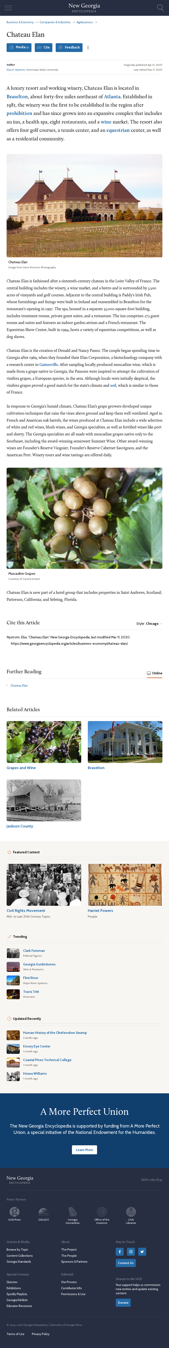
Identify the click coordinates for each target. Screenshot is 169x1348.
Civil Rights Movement (26, 910)
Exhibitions (14, 1288)
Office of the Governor (101, 1221)
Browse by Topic (17, 1249)
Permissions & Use (73, 1294)
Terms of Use (15, 1334)
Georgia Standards (19, 1261)
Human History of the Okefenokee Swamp (55, 1033)
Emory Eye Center (36, 1046)
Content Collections (20, 1255)
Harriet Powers (100, 910)
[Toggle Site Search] (160, 8)
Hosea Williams (35, 1073)
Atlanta (112, 97)
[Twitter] (142, 1252)
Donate (123, 1302)
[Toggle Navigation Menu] (8, 8)
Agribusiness (85, 22)
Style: (147, 624)
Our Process (69, 1282)
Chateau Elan (19, 685)
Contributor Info (71, 1288)
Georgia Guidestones (39, 964)
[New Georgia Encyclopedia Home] (84, 8)
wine (106, 122)
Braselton (17, 97)
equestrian (118, 130)
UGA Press (14, 1219)
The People (69, 1255)
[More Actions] (88, 47)
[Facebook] (120, 1252)
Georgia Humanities (72, 1221)
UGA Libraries (131, 1221)
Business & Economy (20, 22)
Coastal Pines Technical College (47, 1060)
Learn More (84, 1150)
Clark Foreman (34, 951)
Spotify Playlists (17, 1294)
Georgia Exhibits (17, 1300)
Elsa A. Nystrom (16, 69)
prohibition (19, 113)
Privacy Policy (41, 1334)
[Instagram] (131, 1252)
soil (113, 386)
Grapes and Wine (21, 767)
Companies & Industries (55, 22)
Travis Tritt (31, 992)
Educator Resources (19, 1306)
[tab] (154, 673)
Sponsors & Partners (74, 1261)
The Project (69, 1249)
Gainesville (48, 365)
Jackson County (20, 826)
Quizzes (12, 1282)
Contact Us (126, 1263)
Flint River (30, 978)
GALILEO (43, 1219)
